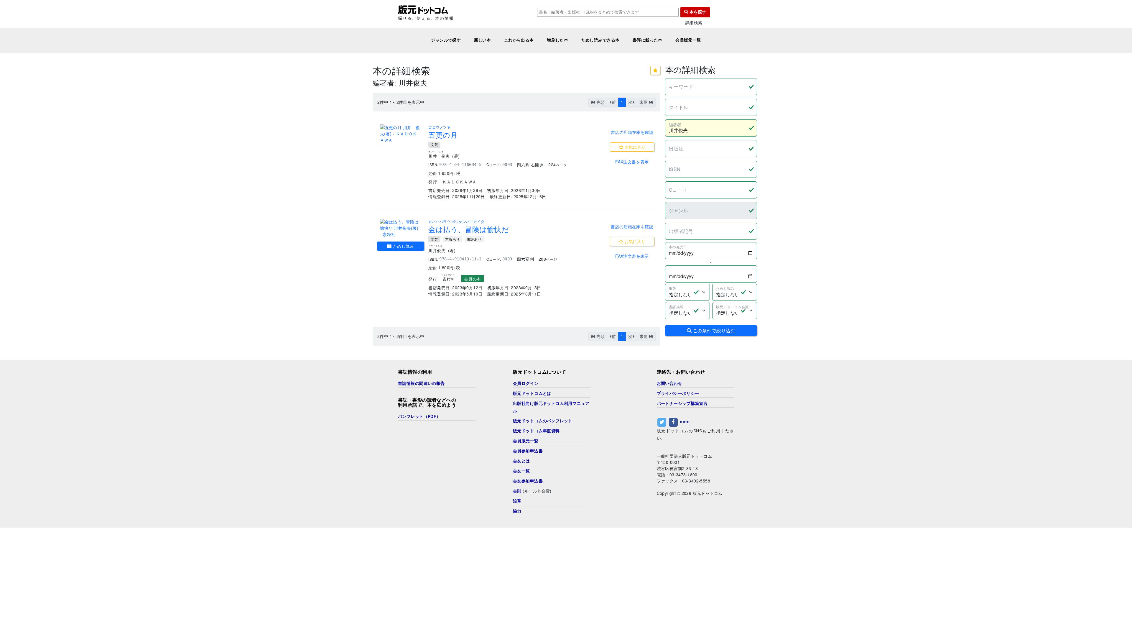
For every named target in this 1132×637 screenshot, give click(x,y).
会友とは (521, 461)
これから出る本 (519, 40)
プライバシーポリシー (678, 393)
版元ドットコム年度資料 (536, 431)
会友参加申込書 (528, 481)
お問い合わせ (669, 383)
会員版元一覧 (688, 40)
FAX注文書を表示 (632, 162)
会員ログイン (526, 383)
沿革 (517, 501)
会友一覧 (521, 471)
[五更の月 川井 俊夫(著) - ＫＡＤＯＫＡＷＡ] (400, 133)
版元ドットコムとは (532, 393)
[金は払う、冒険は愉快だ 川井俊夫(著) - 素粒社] (400, 228)
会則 (517, 491)
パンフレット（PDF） (419, 416)
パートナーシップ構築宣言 (682, 403)
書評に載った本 (647, 40)
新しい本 (482, 40)
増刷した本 (557, 40)
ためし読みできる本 (600, 40)
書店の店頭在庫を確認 (632, 132)
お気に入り (634, 147)
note (685, 421)
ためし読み (403, 246)
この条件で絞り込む (713, 330)
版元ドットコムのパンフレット (542, 420)
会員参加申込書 (528, 451)
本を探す (697, 12)
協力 (517, 511)
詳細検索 (693, 22)
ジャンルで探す (446, 40)
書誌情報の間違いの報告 (421, 383)
